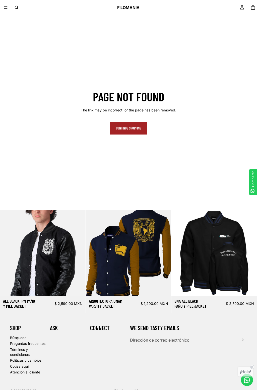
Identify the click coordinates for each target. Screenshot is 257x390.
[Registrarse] (241, 340)
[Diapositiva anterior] (7, 252)
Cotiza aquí (19, 366)
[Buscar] (16, 7)
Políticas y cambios (25, 360)
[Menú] (6, 7)
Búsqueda (18, 337)
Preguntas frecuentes (27, 343)
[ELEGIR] (77, 287)
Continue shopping (128, 128)
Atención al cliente (25, 372)
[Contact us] (247, 380)
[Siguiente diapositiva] (78, 252)
